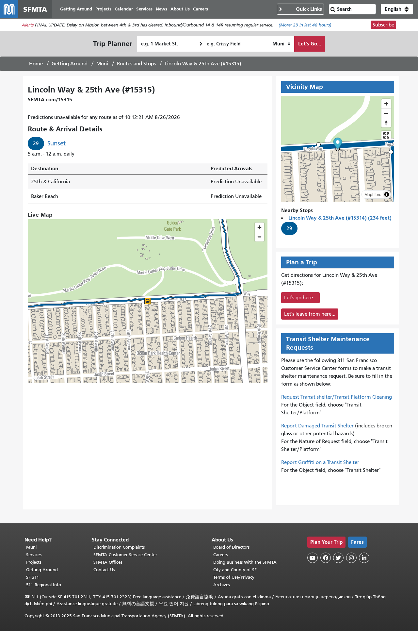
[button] (397, 9)
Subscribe (383, 25)
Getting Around (70, 64)
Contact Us (104, 570)
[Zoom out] (386, 113)
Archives (221, 585)
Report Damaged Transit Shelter (317, 426)
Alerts (28, 25)
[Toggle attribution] (387, 194)
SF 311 (32, 577)
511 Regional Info (43, 585)
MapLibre (372, 194)
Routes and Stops (136, 64)
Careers (220, 554)
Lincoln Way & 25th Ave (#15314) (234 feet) (340, 218)
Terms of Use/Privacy (233, 577)
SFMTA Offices (107, 562)
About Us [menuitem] (180, 9)
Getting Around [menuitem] (76, 9)
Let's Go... (309, 44)
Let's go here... (300, 298)
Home (36, 64)
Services (33, 554)
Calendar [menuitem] (124, 9)
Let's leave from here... (309, 314)
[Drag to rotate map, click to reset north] (386, 122)
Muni (102, 64)
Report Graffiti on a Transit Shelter (320, 462)
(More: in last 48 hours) (305, 25)
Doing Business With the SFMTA (245, 562)
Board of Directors (231, 547)
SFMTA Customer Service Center (125, 554)
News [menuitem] (161, 9)
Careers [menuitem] (200, 9)
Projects (33, 562)
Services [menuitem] (144, 9)
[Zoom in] (386, 103)
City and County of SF (235, 570)
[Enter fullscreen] (386, 135)
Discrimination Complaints (119, 547)
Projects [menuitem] (103, 9)
